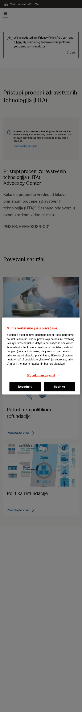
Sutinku (59, 386)
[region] (41, 356)
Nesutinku (25, 386)
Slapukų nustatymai (41, 375)
